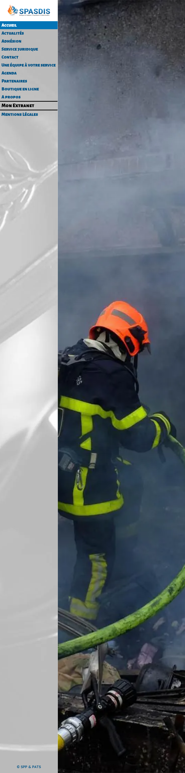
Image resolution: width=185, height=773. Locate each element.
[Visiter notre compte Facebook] (116, 752)
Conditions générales (98, 767)
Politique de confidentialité (141, 767)
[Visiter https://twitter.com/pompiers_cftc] (127, 752)
